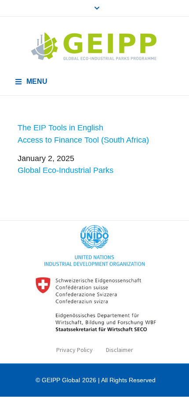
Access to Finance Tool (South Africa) (83, 140)
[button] (31, 81)
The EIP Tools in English (60, 127)
